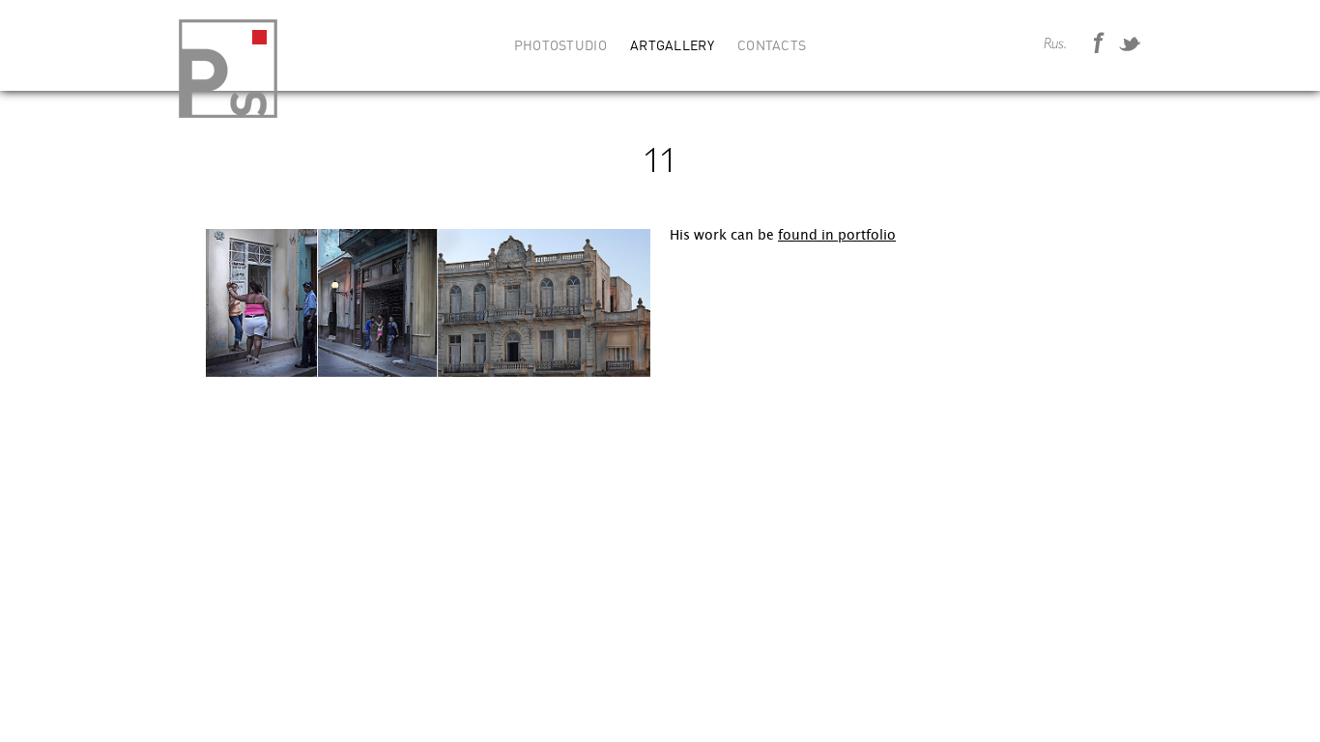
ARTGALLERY (672, 46)
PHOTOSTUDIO (560, 46)
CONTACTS (771, 46)
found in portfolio (837, 235)
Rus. (1055, 44)
